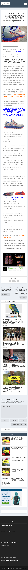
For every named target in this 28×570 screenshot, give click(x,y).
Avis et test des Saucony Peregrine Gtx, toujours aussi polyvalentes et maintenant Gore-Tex (12, 389)
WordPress (23, 568)
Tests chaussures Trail (6, 525)
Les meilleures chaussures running (9, 560)
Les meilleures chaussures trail (8, 557)
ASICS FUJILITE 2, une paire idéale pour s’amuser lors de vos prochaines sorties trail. (14, 366)
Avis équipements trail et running (9, 542)
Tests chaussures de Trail (17, 20)
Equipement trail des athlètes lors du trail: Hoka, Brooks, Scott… (14, 344)
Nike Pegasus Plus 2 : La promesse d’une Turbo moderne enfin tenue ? (17, 449)
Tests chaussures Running (7, 521)
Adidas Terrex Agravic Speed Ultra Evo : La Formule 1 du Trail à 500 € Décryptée (19, 459)
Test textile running (6, 545)
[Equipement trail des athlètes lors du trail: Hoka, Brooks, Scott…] (14, 334)
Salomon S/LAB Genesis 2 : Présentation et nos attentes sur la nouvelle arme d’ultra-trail (18, 480)
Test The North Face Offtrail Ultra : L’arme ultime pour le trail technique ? (17, 439)
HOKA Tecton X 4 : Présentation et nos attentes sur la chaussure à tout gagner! (18, 469)
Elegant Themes (10, 568)
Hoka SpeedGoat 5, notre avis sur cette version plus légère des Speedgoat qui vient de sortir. (13, 321)
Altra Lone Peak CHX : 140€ (14, 198)
